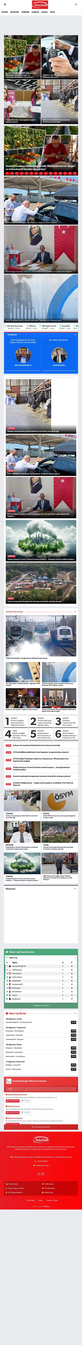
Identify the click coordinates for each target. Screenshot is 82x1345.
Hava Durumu (13, 1184)
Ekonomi (9, 845)
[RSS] (43, 1174)
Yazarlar (49, 1200)
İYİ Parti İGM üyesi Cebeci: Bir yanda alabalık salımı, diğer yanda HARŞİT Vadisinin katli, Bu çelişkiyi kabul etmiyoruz (44, 723)
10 (50, 173)
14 (70, 173)
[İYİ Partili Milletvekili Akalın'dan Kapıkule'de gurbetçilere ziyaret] (41, 455)
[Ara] (76, 4)
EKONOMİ (14, 12)
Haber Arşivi (49, 1192)
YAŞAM (14, 731)
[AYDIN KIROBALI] (23, 355)
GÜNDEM (25, 12)
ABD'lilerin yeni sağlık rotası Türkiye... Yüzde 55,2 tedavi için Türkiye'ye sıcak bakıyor (57, 877)
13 (65, 173)
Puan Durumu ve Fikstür (16, 1188)
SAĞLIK (44, 12)
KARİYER (35, 12)
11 (55, 173)
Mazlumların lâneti (59, 340)
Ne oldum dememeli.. (23, 340)
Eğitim (46, 813)
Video (41, 1200)
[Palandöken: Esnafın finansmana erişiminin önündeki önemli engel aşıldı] (22, 832)
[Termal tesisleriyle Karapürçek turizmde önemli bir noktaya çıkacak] (41, 583)
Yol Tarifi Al (26, 1100)
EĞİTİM (5, 12)
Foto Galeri (31, 1200)
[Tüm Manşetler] (75, 612)
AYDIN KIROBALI (23, 365)
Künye (55, 1200)
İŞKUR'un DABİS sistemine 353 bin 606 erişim (19, 735)
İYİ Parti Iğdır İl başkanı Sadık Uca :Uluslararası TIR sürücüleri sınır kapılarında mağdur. (69, 735)
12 (60, 173)
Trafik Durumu (49, 1184)
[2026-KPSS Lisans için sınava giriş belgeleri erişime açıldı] (59, 800)
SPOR (52, 12)
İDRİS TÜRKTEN (59, 365)
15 (75, 173)
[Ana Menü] (5, 5)
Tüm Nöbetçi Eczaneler (42, 1127)
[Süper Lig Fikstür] (75, 1013)
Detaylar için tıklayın (41, 1005)
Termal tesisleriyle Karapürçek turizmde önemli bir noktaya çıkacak (41, 776)
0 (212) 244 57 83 (13, 1100)
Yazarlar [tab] (12, 335)
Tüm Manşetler (49, 1188)
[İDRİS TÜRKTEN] (59, 355)
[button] (7, 151)
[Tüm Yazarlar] (75, 335)
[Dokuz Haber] (40, 4)
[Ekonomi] (75, 889)
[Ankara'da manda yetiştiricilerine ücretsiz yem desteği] (28, 406)
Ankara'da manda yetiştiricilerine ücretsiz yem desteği (36, 745)
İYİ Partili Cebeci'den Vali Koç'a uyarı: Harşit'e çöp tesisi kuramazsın (70, 723)
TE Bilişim (46, 1206)
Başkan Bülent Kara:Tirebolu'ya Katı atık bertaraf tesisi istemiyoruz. (44, 735)
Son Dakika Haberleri (15, 1192)
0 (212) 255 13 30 (13, 1112)
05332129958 (42, 1161)
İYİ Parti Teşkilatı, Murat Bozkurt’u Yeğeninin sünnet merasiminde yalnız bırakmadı (18, 723)
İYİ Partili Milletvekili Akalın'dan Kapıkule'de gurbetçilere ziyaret (41, 752)
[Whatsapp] (39, 1174)
